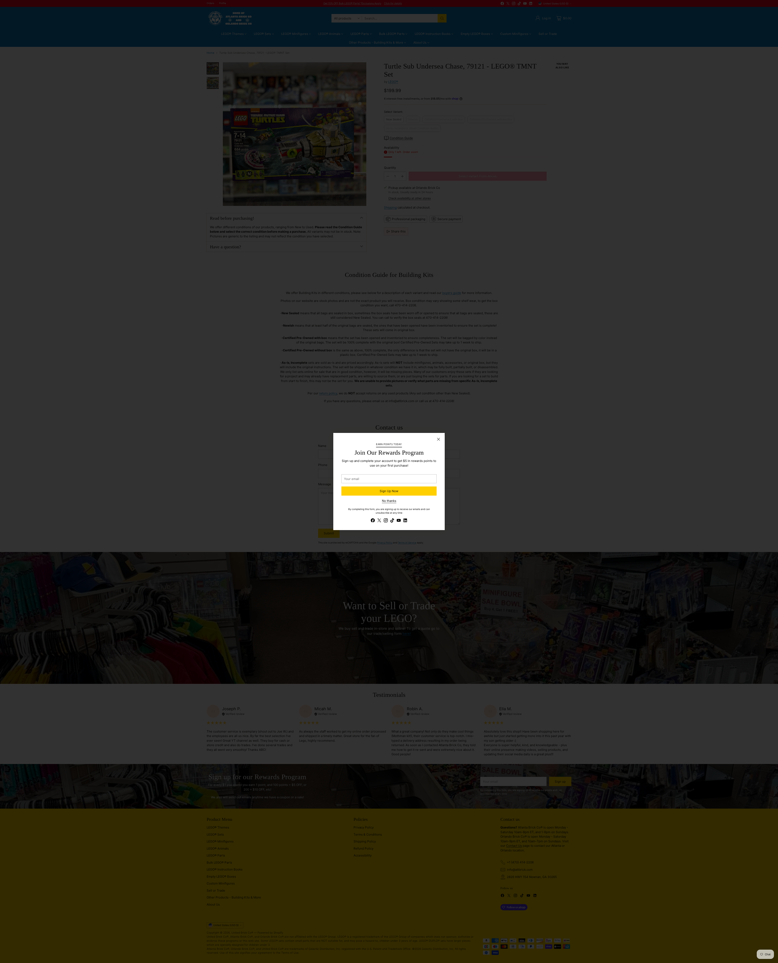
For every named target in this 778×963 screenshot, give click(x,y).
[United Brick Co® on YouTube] (398, 521)
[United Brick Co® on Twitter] (379, 521)
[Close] (438, 439)
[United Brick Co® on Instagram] (385, 521)
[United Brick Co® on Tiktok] (392, 521)
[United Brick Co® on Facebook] (372, 521)
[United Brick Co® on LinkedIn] (405, 521)
